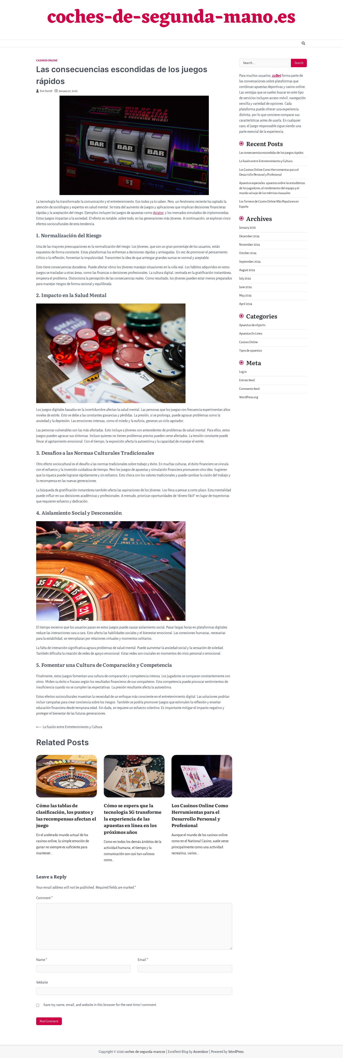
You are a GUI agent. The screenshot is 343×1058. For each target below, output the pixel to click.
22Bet (276, 75)
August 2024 (247, 270)
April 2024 (245, 304)
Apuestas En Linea (250, 333)
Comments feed (249, 389)
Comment (44, 898)
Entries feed (247, 380)
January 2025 (247, 227)
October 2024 (247, 253)
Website (42, 982)
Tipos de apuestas (250, 350)
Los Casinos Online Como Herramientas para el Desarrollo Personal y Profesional (200, 815)
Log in (243, 372)
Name (41, 960)
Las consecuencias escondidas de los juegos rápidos (271, 152)
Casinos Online (46, 60)
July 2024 (245, 278)
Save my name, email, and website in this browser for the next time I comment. (100, 1005)
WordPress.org (248, 397)
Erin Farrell (46, 91)
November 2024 (249, 244)
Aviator (158, 213)
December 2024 (249, 236)
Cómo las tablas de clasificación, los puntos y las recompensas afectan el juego (66, 815)
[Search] (303, 43)
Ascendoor (200, 1052)
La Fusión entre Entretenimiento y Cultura (266, 161)
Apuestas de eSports (252, 325)
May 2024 (245, 295)
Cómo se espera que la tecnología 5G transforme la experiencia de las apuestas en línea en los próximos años (132, 818)
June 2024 (245, 287)
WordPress (236, 1052)
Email (143, 960)
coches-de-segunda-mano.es (171, 18)
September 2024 (250, 261)
